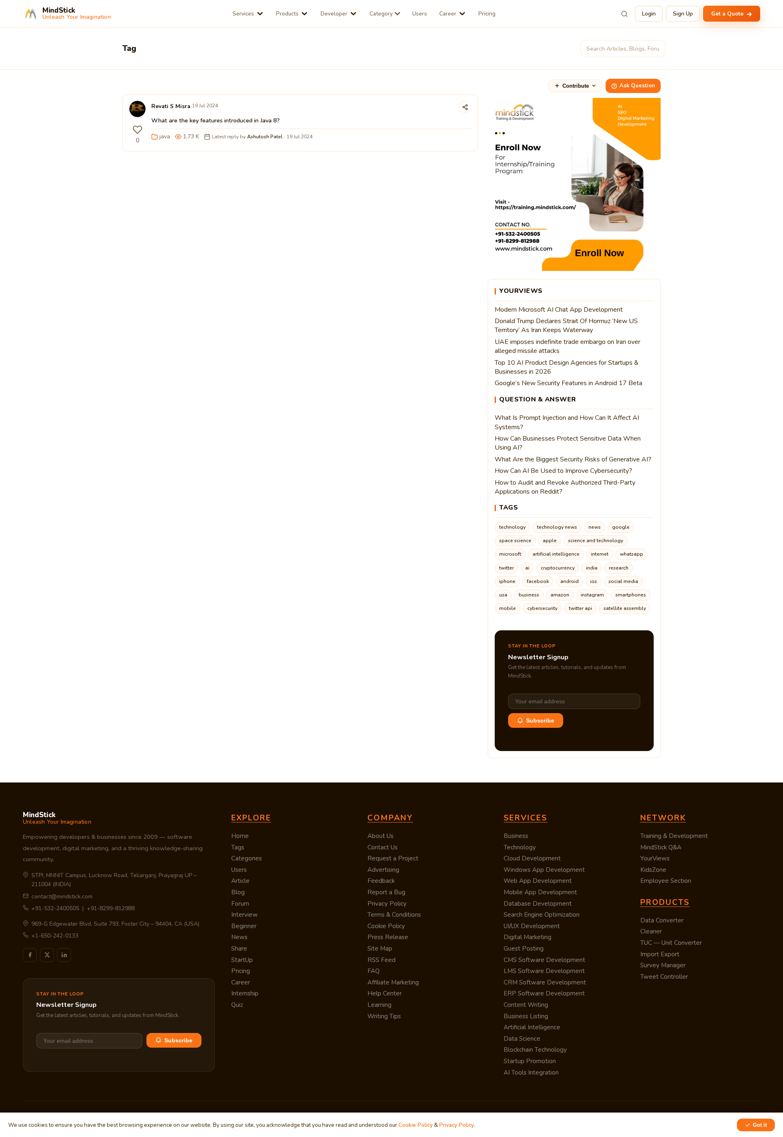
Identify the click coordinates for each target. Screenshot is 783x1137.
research (618, 568)
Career (447, 14)
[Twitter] (47, 955)
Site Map (379, 948)
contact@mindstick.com (62, 896)
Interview (244, 915)
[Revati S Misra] (137, 111)
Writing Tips (384, 1016)
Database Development (538, 904)
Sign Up (683, 14)
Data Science (522, 1039)
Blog (238, 892)
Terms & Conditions (394, 915)
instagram (592, 595)
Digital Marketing (527, 937)
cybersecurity (542, 608)
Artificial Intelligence (532, 1027)
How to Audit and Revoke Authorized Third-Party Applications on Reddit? (565, 487)
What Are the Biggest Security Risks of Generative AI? (573, 459)
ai (527, 568)
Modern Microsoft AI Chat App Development (559, 309)
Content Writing (526, 1005)
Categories (246, 858)
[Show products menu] (304, 13)
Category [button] (381, 14)
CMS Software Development (544, 960)
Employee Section (665, 881)
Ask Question (637, 85)
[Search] (624, 14)
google (621, 527)
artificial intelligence (556, 554)
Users (419, 14)
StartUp (242, 960)
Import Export (659, 954)
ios (593, 581)
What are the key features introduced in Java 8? (215, 120)
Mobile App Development (540, 892)
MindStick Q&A (660, 847)
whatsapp (631, 554)
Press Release (387, 937)
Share (239, 948)
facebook (538, 581)
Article (240, 881)
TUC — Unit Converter (671, 943)
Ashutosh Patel (265, 136)
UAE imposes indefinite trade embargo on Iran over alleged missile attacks (567, 346)
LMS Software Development (544, 971)
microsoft (510, 554)
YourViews (655, 858)
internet (599, 554)
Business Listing (526, 1016)
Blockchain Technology (535, 1050)
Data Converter (661, 920)
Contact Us (382, 847)
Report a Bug (386, 892)
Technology (520, 847)
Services (243, 14)
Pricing (486, 14)
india (591, 568)
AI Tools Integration (531, 1072)
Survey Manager (663, 965)
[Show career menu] (462, 13)
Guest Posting (524, 948)
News (239, 937)
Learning (379, 1005)
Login (649, 14)
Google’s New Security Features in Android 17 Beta (568, 383)
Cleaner (651, 931)
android (569, 581)
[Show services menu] (260, 13)
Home (240, 836)
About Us (380, 836)
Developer (334, 14)
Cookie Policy (386, 926)
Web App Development (538, 881)
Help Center (384, 993)
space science (515, 540)
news (594, 527)
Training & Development (674, 836)
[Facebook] (30, 955)
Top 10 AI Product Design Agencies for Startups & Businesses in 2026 (567, 367)
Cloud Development (532, 858)
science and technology (595, 540)
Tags (237, 847)
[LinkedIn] (64, 955)
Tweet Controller (664, 977)
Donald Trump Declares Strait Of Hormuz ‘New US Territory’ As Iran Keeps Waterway (566, 326)
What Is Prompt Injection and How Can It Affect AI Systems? (567, 422)
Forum (240, 904)
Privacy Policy (387, 904)
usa (503, 595)
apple (550, 540)
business (529, 595)
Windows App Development (544, 870)
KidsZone (653, 870)
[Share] (465, 107)
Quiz (237, 1005)
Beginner (244, 926)
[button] (137, 130)
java (164, 136)
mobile (507, 608)
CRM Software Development (545, 982)
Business (516, 836)
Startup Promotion (530, 1061)
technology (512, 527)
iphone (507, 581)
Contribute (575, 86)
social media (623, 581)
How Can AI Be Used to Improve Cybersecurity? (563, 470)
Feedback (381, 881)
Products (287, 14)
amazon (560, 595)
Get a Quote (728, 14)
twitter (506, 568)
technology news (557, 527)
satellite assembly (625, 608)
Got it (760, 1125)
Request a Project (392, 858)
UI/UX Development (532, 926)
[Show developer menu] (353, 13)
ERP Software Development (544, 993)
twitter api (580, 608)
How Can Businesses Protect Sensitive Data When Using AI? (568, 443)
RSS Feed (381, 960)
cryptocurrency (558, 568)
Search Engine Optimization (542, 915)
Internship (245, 993)
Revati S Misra (170, 106)
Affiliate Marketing (393, 982)
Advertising (383, 870)
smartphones (630, 595)
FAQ (373, 971)
